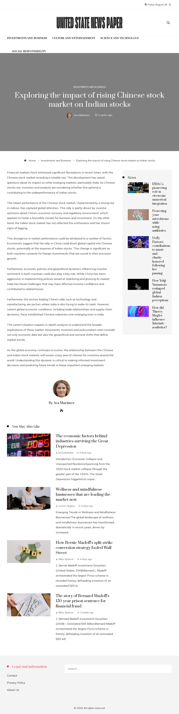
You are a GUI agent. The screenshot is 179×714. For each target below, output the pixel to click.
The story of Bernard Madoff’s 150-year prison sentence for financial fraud (82, 601)
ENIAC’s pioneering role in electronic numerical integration (159, 194)
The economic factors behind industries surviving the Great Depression (82, 441)
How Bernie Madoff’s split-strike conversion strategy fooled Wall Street (84, 547)
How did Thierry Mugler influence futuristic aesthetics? (159, 317)
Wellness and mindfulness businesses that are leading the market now (83, 494)
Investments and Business (89, 87)
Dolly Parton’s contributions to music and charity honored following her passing (161, 255)
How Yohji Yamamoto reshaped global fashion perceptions (160, 290)
